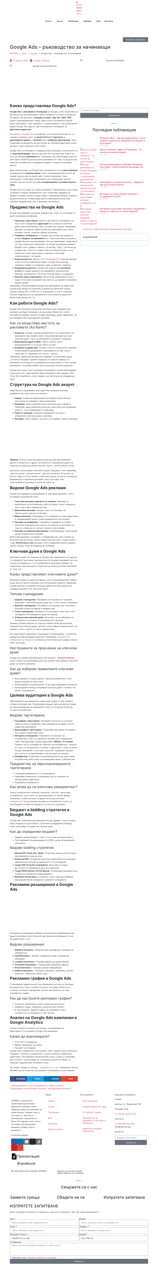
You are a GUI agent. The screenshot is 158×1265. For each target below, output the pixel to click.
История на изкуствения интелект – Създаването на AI (120, 195)
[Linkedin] (20, 1142)
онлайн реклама (100, 229)
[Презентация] (14, 1156)
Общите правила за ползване (42, 1257)
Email (13, 1227)
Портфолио (73, 21)
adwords (87, 229)
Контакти (109, 21)
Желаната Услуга (18, 1234)
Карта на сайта (55, 1129)
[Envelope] (20, 1148)
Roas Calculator (90, 1101)
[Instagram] (33, 1142)
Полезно (45, 60)
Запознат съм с (34, 1257)
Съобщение (15, 1242)
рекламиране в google (120, 229)
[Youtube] (14, 1148)
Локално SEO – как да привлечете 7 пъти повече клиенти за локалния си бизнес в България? (122, 141)
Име (12, 1219)
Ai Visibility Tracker (92, 1112)
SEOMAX (14, 53)
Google (33, 53)
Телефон (83, 1227)
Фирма (82, 1219)
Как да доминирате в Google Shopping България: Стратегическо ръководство (121, 165)
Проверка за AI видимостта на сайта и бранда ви (94, 1120)
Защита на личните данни (69, 1171)
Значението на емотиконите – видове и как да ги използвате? (122, 183)
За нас (51, 1106)
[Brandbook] (14, 1163)
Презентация (28, 1156)
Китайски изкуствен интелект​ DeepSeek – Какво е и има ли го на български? (123, 210)
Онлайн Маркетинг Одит (95, 1106)
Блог (99, 21)
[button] (18, 1079)
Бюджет (83, 1234)
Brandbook (26, 1163)
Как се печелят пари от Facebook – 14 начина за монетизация (121, 151)
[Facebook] (14, 1142)
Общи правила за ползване (70, 1173)
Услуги (48, 21)
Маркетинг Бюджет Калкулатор (92, 1129)
